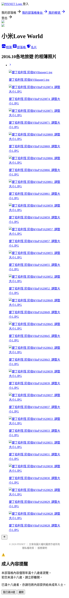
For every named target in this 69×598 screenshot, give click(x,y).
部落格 (21, 47)
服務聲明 (42, 548)
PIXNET (21, 544)
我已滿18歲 (9, 592)
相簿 (9, 47)
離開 (21, 592)
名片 (34, 47)
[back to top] (4, 537)
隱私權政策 (28, 548)
